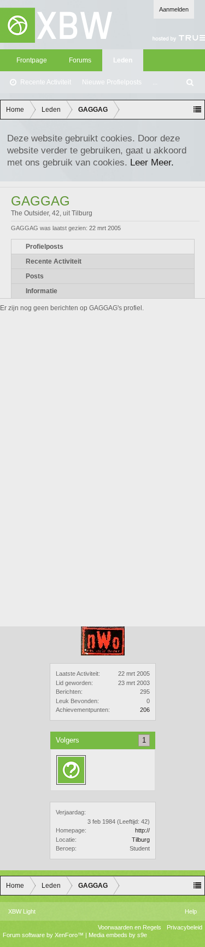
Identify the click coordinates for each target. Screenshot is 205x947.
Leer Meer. (152, 162)
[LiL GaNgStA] (71, 770)
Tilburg (141, 839)
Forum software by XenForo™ (44, 935)
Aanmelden (174, 9)
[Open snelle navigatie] (197, 109)
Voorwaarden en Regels (129, 927)
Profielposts (44, 246)
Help (191, 911)
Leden (122, 60)
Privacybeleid (184, 927)
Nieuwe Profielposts (112, 82)
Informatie (41, 291)
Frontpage (31, 60)
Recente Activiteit (45, 82)
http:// (142, 830)
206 (145, 709)
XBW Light (22, 911)
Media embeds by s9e (118, 935)
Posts (35, 276)
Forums (80, 60)
